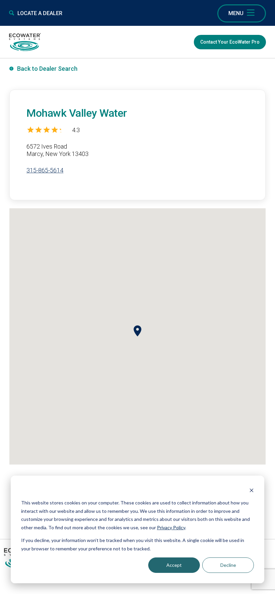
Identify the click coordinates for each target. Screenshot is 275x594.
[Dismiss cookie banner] (251, 490)
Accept (174, 565)
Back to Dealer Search (47, 68)
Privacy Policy (171, 527)
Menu (235, 13)
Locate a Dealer (39, 13)
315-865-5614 (44, 170)
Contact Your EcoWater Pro (230, 42)
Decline (228, 565)
